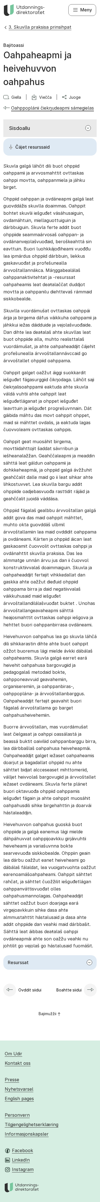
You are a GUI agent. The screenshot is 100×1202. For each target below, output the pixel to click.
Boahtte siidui (69, 990)
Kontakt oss (18, 1063)
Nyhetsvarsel (19, 1089)
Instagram (23, 1169)
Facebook (22, 1150)
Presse (12, 1079)
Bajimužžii (47, 1013)
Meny (86, 10)
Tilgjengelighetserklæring (31, 1124)
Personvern (17, 1115)
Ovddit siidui (29, 990)
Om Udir (13, 1053)
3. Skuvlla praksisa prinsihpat (40, 27)
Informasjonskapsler (27, 1134)
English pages (19, 1098)
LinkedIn (21, 1160)
